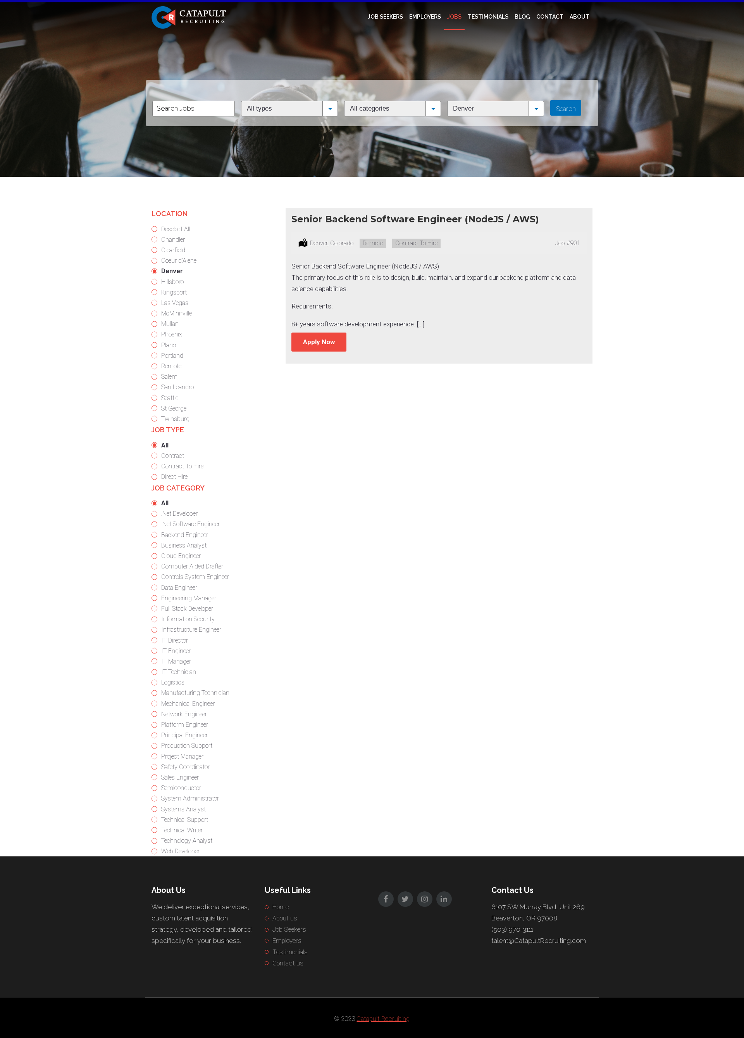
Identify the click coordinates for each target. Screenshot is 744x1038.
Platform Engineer (184, 724)
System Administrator (190, 798)
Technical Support (184, 819)
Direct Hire (174, 476)
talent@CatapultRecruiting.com (538, 940)
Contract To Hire (182, 466)
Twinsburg (175, 419)
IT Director (174, 640)
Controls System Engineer (195, 577)
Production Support (186, 745)
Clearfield (173, 250)
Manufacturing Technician (195, 693)
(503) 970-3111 (512, 929)
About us (284, 918)
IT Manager (176, 661)
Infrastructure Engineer (191, 629)
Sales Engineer (180, 777)
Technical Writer (182, 830)
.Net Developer (179, 513)
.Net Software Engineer (190, 524)
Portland (172, 355)
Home (280, 907)
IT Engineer (176, 651)
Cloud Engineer (181, 556)
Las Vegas (174, 303)
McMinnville (176, 313)
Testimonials (488, 17)
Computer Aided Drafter (192, 566)
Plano (168, 345)
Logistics (172, 682)
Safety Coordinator (185, 767)
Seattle (169, 398)
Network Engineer (184, 714)
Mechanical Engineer (188, 703)
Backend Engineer (184, 535)
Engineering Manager (188, 598)
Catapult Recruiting (383, 1018)
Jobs (454, 17)
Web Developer (180, 851)
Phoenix (171, 334)
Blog (522, 17)
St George (173, 408)
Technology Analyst (186, 840)
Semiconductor (181, 788)
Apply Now (319, 342)
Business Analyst (184, 545)
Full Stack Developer (187, 608)
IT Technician (178, 672)
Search (566, 109)
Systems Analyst (183, 809)
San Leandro (177, 387)
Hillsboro (172, 282)
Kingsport (174, 292)
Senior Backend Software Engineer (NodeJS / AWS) (415, 219)
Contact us (287, 963)
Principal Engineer (184, 735)
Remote (171, 366)
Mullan (170, 324)
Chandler (173, 239)
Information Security (188, 619)
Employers (425, 17)
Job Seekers (385, 17)
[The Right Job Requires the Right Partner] (190, 16)
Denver (172, 271)
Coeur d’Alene (178, 260)
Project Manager (182, 756)
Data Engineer (179, 587)
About (579, 17)
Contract (172, 455)
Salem (169, 376)
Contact (549, 17)
